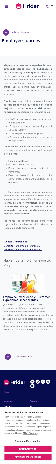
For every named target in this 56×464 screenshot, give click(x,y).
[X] (43, 381)
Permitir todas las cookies (28, 457)
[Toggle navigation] (5, 6)
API (31, 406)
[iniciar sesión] (46, 6)
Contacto (8, 406)
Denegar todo (28, 449)
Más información (30, 433)
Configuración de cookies (28, 441)
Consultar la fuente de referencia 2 (23, 249)
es (51, 6)
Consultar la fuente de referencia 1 (22, 245)
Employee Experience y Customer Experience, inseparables (26, 299)
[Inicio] (28, 6)
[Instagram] (37, 381)
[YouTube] (32, 385)
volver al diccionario (21, 32)
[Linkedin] (32, 381)
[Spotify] (48, 381)
